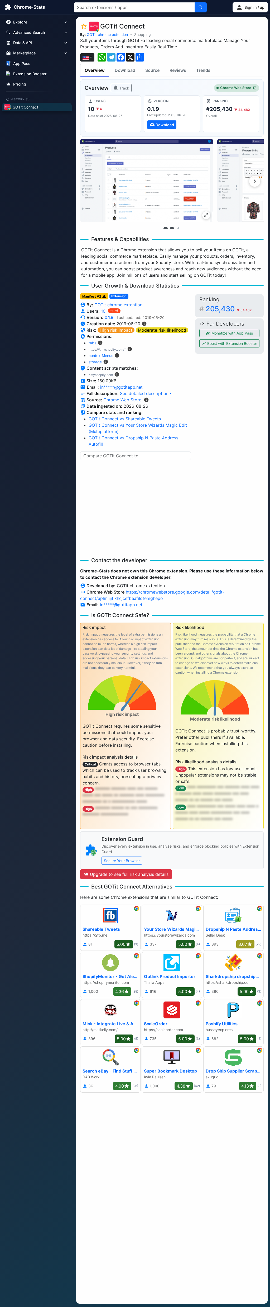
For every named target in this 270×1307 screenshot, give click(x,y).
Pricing (19, 84)
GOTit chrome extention (107, 34)
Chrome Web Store (235, 88)
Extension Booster (30, 74)
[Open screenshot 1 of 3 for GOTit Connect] (146, 180)
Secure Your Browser (122, 860)
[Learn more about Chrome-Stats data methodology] (146, 399)
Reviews (178, 70)
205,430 (229, 308)
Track (123, 88)
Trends (203, 70)
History (20, 99)
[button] (250, 7)
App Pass (21, 63)
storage (95, 362)
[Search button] (201, 7)
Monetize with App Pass (231, 333)
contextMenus (101, 355)
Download (125, 70)
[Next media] (255, 181)
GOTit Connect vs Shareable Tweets (125, 418)
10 (104, 311)
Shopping (142, 34)
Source (152, 70)
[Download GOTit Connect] (172, 114)
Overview (95, 70)
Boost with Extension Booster (231, 343)
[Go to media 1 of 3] (165, 228)
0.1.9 (109, 317)
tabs (92, 343)
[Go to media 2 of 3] (172, 228)
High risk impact (116, 330)
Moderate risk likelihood (162, 330)
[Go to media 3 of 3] (178, 228)
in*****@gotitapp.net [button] (121, 387)
